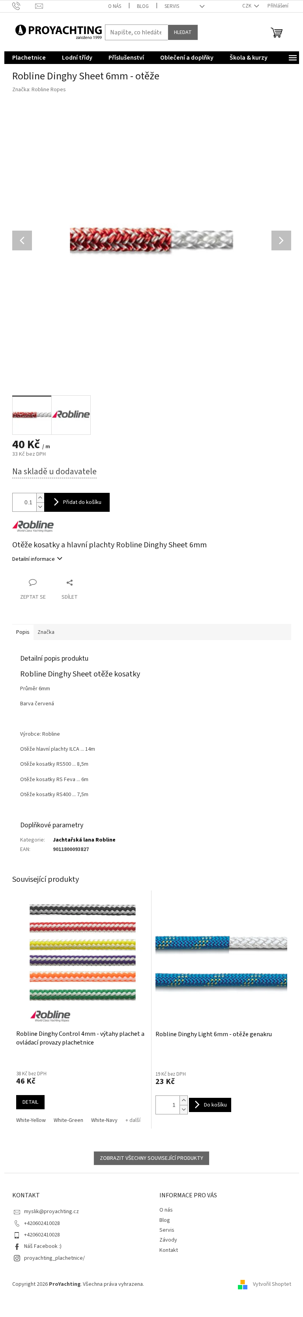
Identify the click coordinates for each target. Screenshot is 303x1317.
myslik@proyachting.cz (51, 1212)
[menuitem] (29, 57)
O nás (114, 6)
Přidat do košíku (82, 502)
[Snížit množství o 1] (183, 1109)
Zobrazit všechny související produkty (151, 1158)
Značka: (39, 90)
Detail (30, 1102)
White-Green (68, 1120)
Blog (143, 6)
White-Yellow (31, 1120)
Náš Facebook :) (43, 1246)
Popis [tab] (23, 632)
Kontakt (168, 1250)
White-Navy (104, 1120)
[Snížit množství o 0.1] (40, 506)
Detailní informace (33, 559)
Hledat (183, 32)
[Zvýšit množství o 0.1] (40, 497)
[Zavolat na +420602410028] (24, 5)
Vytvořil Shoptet (272, 1284)
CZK (247, 5)
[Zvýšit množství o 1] (183, 1100)
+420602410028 (42, 1223)
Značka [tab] (45, 632)
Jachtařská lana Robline (84, 840)
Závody (168, 1240)
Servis (172, 6)
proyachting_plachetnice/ (54, 1258)
